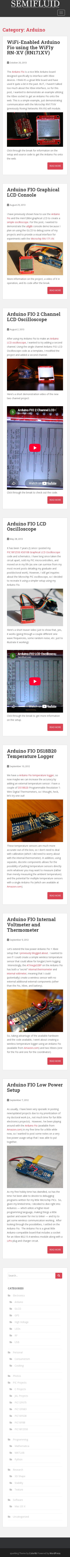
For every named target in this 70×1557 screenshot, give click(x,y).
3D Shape (20, 1476)
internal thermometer (40, 969)
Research (18, 1469)
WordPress (55, 1553)
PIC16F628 (21, 1415)
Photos (17, 1375)
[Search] (58, 1276)
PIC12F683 (21, 1409)
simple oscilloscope (17, 222)
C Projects (20, 1389)
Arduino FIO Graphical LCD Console (33, 192)
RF (16, 1335)
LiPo (9, 1240)
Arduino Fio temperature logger (36, 775)
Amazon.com (14, 886)
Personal (18, 1352)
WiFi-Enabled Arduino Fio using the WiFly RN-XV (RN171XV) (33, 47)
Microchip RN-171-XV (42, 238)
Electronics (19, 1295)
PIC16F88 (20, 1422)
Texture (19, 1489)
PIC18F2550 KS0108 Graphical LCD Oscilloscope (33, 552)
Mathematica (22, 1446)
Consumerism (22, 1359)
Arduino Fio (18, 71)
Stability (19, 1482)
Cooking (19, 1365)
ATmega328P (34, 965)
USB (17, 1342)
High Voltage (22, 1322)
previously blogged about (34, 953)
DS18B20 (23, 787)
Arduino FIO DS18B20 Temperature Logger (31, 753)
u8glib (29, 226)
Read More (55, 165)
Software (18, 1499)
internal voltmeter (17, 973)
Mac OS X (20, 1506)
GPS (17, 1315)
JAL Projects (21, 1395)
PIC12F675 (21, 1402)
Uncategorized (21, 1516)
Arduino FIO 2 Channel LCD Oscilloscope (33, 317)
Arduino (19, 1302)
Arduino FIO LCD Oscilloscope (26, 526)
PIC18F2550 (21, 1429)
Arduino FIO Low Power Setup (35, 1087)
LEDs (17, 1328)
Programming (20, 1439)
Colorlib (33, 1553)
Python (18, 1459)
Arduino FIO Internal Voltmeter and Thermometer (31, 924)
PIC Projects (20, 1382)
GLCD (18, 1308)
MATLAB (19, 1452)
